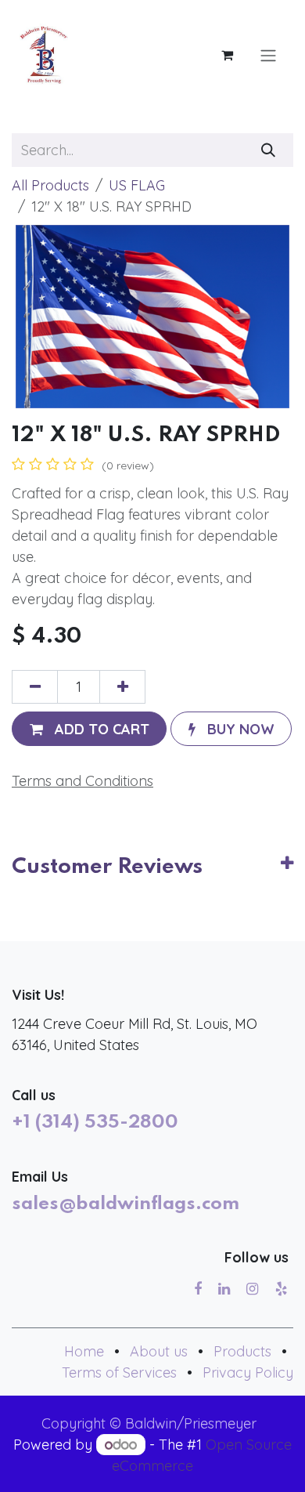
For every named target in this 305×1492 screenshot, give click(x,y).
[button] (89, 728)
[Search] (268, 150)
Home (84, 1351)
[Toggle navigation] (268, 55)
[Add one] (122, 687)
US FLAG (137, 185)
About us (159, 1351)
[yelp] (281, 1289)
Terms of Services (119, 1372)
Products (242, 1351)
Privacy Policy (248, 1372)
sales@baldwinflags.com (125, 1204)
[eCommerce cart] (226, 54)
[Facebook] (198, 1289)
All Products (50, 185)
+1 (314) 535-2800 (95, 1123)
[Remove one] (35, 687)
